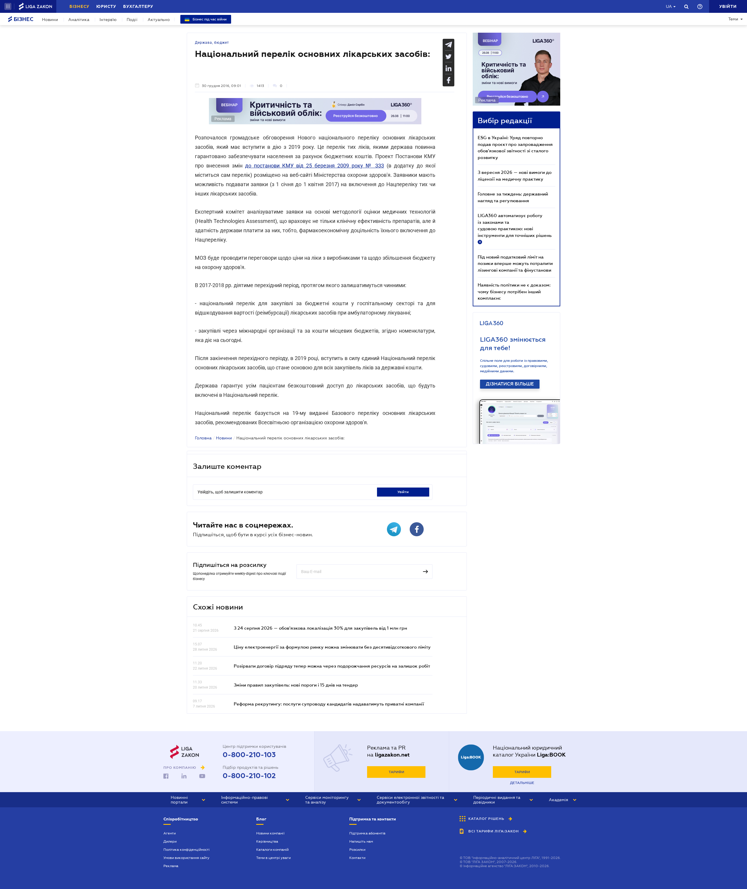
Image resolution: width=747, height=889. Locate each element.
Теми (733, 19)
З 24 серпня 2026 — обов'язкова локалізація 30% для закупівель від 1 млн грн (320, 627)
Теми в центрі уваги (273, 858)
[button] (7, 6)
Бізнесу (79, 6)
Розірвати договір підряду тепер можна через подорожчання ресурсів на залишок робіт (332, 665)
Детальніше (522, 783)
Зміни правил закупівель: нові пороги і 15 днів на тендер (296, 684)
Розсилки (357, 850)
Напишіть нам (361, 841)
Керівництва (267, 841)
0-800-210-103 (249, 754)
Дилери (170, 841)
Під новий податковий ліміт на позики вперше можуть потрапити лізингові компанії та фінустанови (515, 263)
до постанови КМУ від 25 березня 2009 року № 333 (314, 166)
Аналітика (78, 19)
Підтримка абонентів (367, 833)
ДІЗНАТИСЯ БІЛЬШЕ (510, 384)
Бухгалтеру (138, 6)
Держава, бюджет (212, 43)
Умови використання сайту (186, 858)
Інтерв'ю (108, 19)
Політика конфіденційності (186, 850)
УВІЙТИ (403, 492)
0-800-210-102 (249, 775)
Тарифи (396, 772)
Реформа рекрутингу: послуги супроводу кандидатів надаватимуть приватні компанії (329, 703)
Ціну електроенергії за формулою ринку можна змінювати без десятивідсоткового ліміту (332, 646)
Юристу (106, 6)
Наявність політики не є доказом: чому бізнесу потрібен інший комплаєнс (514, 291)
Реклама (170, 866)
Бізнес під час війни (209, 19)
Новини (50, 19)
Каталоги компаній (272, 850)
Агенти (169, 833)
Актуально (159, 19)
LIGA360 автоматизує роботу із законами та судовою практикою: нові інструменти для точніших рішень (514, 228)
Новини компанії (270, 833)
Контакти (357, 858)
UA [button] (669, 6)
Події (132, 19)
